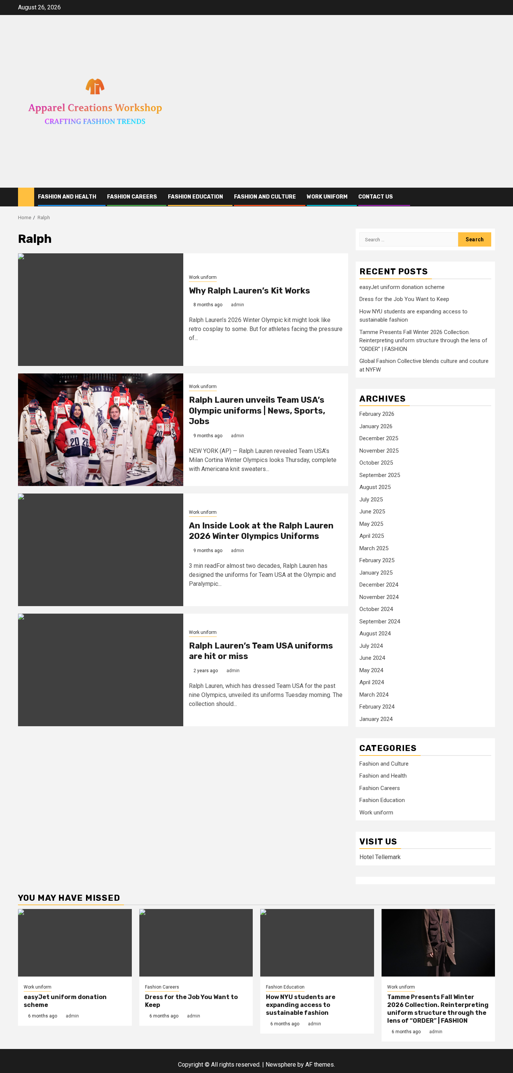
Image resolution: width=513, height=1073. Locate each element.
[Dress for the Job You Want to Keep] (196, 943)
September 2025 (379, 475)
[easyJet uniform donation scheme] (75, 943)
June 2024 (372, 658)
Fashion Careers (132, 197)
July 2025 (371, 499)
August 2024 (375, 633)
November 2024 (378, 597)
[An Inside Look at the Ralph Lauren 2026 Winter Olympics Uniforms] (100, 550)
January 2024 (375, 719)
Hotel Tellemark (380, 857)
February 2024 (376, 706)
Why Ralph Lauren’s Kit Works (249, 291)
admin (237, 304)
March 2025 (373, 548)
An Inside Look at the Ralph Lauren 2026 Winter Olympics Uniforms (261, 531)
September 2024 (379, 621)
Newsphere (281, 1064)
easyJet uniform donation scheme (402, 287)
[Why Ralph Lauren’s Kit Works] (100, 309)
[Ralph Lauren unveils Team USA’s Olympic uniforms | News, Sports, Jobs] (100, 429)
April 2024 (371, 682)
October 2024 (376, 609)
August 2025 (375, 487)
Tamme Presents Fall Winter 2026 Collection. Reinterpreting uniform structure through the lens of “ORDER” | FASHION (423, 340)
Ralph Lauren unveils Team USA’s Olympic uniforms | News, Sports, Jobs (257, 410)
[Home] (26, 196)
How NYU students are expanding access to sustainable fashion (300, 1004)
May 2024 (371, 670)
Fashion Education (195, 197)
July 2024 (371, 646)
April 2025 (371, 536)
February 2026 (376, 414)
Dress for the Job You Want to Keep (404, 299)
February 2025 (376, 560)
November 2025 (378, 450)
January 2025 (375, 572)
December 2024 (378, 584)
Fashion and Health (67, 197)
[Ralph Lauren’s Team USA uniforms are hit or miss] (100, 670)
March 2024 (373, 694)
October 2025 (376, 462)
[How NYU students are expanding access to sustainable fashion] (317, 943)
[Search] (489, 197)
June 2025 (372, 511)
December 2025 (378, 438)
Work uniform (327, 197)
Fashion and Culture (265, 197)
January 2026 (375, 426)
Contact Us (375, 197)
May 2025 (371, 524)
